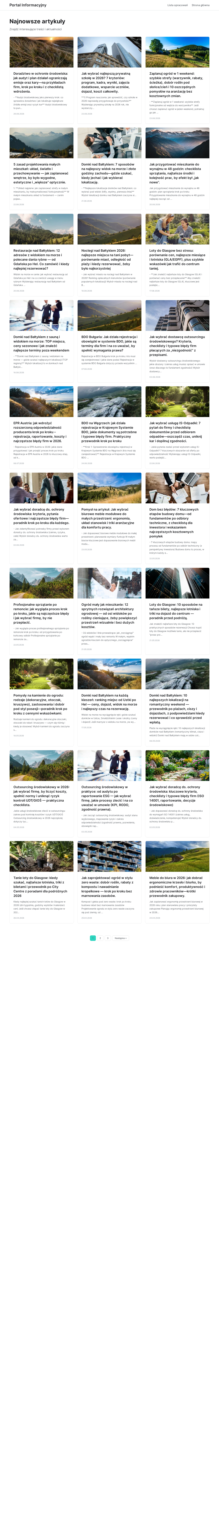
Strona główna (201, 5)
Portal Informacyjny (27, 5)
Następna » (121, 938)
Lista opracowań (178, 5)
